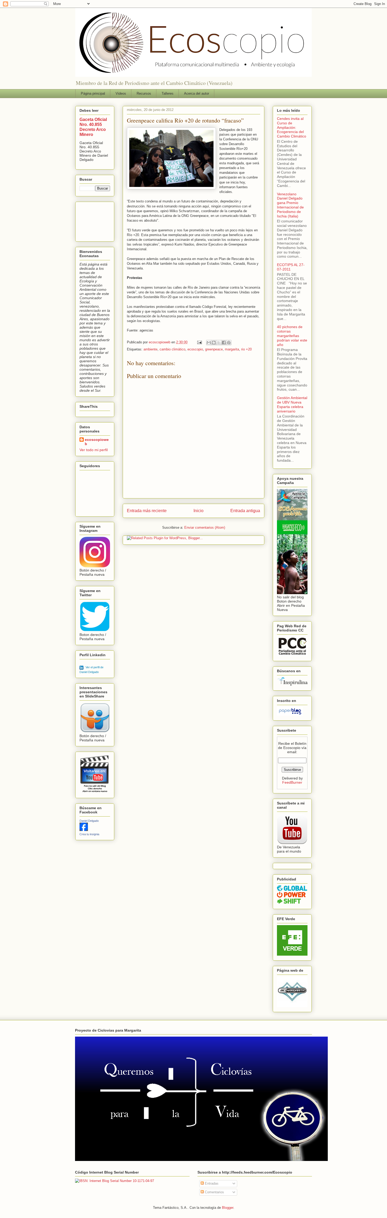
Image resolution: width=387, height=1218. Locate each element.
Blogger (227, 1208)
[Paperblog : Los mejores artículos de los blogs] (290, 714)
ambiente (150, 349)
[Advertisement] (96, 220)
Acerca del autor (196, 93)
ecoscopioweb (97, 441)
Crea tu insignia (89, 834)
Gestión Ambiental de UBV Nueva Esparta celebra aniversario (292, 404)
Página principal (93, 93)
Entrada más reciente (147, 510)
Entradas (211, 1183)
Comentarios (214, 1192)
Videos (121, 93)
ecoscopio (195, 349)
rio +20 (246, 349)
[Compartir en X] (218, 342)
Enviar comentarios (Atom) (204, 527)
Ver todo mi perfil (94, 450)
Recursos (144, 93)
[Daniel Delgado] (84, 830)
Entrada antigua (245, 510)
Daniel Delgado (89, 820)
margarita (232, 349)
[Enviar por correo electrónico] (208, 342)
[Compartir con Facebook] (223, 342)
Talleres (167, 93)
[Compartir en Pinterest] (228, 342)
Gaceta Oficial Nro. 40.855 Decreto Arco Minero (93, 127)
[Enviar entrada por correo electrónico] (199, 342)
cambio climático (172, 349)
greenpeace (214, 349)
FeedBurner (292, 782)
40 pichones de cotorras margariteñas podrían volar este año (292, 335)
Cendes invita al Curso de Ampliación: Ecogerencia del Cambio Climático (291, 127)
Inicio (199, 510)
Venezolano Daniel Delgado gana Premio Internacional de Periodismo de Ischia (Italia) (290, 205)
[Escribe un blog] (213, 342)
